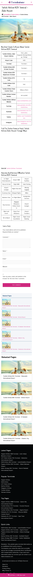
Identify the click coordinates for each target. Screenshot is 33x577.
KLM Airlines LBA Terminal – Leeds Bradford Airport (16, 462)
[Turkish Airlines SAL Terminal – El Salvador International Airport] (6, 322)
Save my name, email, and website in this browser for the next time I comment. (14, 277)
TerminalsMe (6, 14)
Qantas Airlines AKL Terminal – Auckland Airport (15, 536)
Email (5, 259)
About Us (5, 564)
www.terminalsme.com (11, 561)
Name (5, 251)
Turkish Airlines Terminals (14, 168)
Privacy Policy (6, 568)
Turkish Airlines (15, 14)
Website (5, 266)
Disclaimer (5, 566)
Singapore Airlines (6, 488)
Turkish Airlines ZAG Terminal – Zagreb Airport (14, 510)
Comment (6, 237)
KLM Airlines (4, 482)
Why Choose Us (6, 570)
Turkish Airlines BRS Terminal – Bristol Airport (13, 317)
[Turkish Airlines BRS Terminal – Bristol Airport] (6, 313)
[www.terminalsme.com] (16, 2)
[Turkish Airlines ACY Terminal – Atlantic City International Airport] (6, 334)
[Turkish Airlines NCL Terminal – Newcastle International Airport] (6, 302)
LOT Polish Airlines (6, 484)
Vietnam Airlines (6, 492)
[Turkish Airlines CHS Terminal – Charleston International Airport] (6, 345)
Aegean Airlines (5, 480)
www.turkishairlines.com (24, 101)
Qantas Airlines (5, 486)
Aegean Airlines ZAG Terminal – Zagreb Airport (14, 530)
